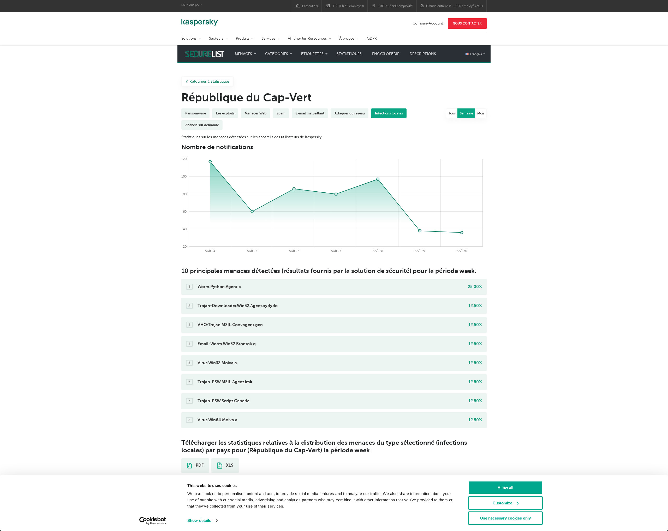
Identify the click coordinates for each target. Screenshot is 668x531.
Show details (199, 520)
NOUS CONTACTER (467, 23)
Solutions (188, 38)
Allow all (505, 487)
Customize (502, 503)
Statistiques (349, 54)
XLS (229, 465)
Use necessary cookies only (505, 518)
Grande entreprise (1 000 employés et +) (454, 6)
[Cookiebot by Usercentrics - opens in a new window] (153, 521)
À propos (346, 38)
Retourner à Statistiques (209, 81)
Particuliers (310, 6)
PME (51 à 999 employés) (395, 6)
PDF (199, 465)
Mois (481, 113)
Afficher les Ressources (307, 38)
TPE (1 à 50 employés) (348, 6)
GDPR (372, 38)
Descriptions (423, 54)
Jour (452, 113)
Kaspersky (199, 19)
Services (268, 38)
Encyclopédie (385, 54)
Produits (242, 38)
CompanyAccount (428, 23)
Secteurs (216, 38)
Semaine (466, 113)
